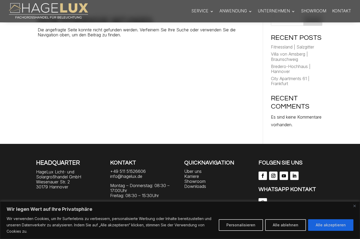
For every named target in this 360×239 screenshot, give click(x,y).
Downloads (195, 186)
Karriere (191, 176)
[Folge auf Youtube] (284, 176)
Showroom (313, 10)
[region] (180, 220)
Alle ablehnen (285, 225)
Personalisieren (240, 225)
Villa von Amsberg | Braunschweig (289, 56)
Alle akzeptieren (331, 225)
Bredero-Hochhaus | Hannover (290, 69)
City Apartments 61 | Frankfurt (290, 81)
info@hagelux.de (126, 176)
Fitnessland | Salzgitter (292, 47)
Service (199, 10)
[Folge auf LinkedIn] (294, 176)
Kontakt (341, 10)
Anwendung (233, 10)
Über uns (193, 171)
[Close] (354, 206)
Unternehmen (274, 10)
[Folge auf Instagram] (273, 176)
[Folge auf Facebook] (263, 176)
